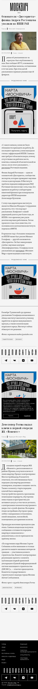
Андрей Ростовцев (8, 339)
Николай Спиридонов (17, 29)
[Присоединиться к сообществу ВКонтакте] (14, 360)
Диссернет (19, 339)
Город (4, 29)
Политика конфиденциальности (28, 651)
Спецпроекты (25, 655)
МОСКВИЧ (19, 7)
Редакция (23, 644)
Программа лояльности (24, 659)
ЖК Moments (18, 587)
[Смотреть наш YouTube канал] (32, 360)
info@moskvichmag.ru (14, 685)
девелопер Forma (7, 587)
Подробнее (27, 415)
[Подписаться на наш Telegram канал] (6, 360)
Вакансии (23, 647)
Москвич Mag (12, 682)
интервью (20, 251)
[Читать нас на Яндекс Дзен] (23, 360)
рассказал (6, 168)
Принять (10, 415)
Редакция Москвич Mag (17, 437)
